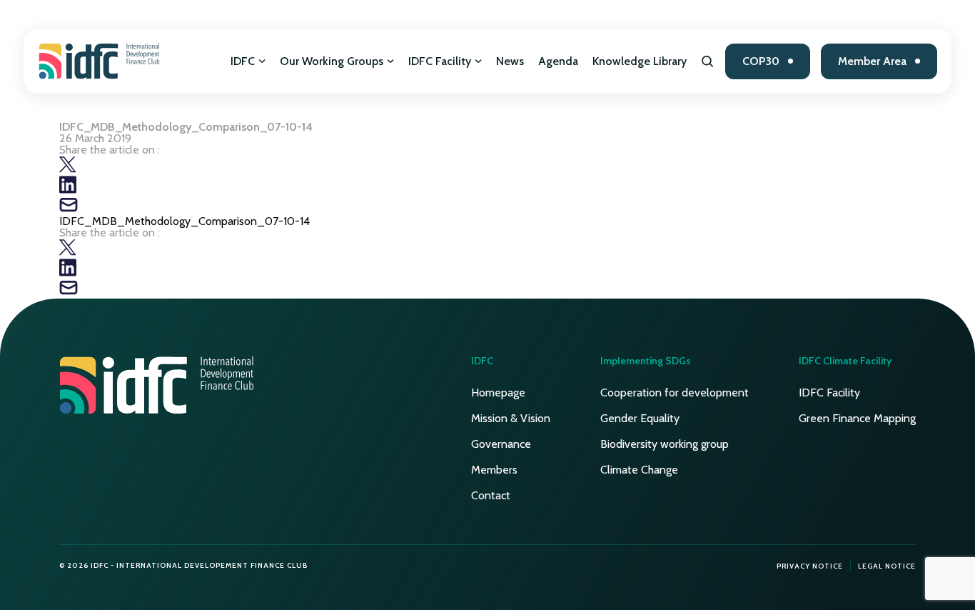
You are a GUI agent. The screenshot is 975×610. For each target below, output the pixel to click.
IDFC (243, 61)
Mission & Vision (510, 418)
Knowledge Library (639, 61)
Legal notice (887, 566)
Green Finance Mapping (857, 418)
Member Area (872, 61)
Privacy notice (810, 566)
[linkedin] (67, 189)
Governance (501, 444)
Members (494, 469)
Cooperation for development (674, 392)
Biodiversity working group (664, 444)
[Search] (707, 61)
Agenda (558, 61)
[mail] (68, 209)
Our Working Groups (331, 61)
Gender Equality (640, 418)
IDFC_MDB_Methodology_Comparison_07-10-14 (184, 221)
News (510, 61)
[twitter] (67, 169)
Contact (490, 495)
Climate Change (639, 469)
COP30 (760, 61)
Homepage (498, 392)
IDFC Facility (439, 61)
